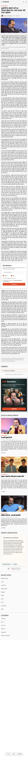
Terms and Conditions (18, 280)
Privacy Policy (6, 281)
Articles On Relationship (9, 415)
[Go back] (1, 2)
